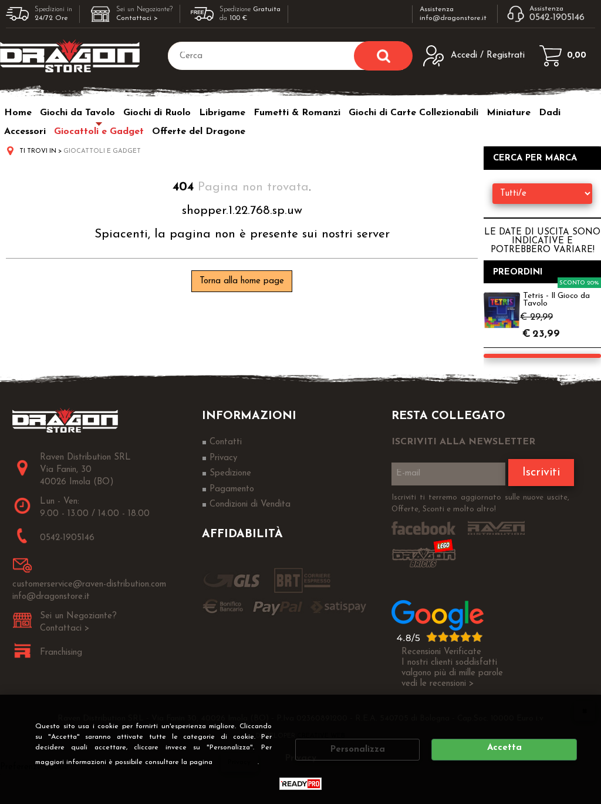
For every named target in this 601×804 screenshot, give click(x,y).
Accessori (25, 131)
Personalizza (357, 749)
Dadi (550, 113)
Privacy (239, 762)
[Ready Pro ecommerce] (300, 783)
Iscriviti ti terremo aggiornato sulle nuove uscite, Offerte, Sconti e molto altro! (480, 503)
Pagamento (232, 489)
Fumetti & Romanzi (297, 113)
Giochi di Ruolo (157, 113)
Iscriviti (541, 472)
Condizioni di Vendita (250, 504)
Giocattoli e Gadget (99, 131)
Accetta (504, 747)
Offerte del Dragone (198, 131)
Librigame (222, 113)
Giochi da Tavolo (77, 113)
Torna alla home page (242, 281)
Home (18, 113)
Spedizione (230, 473)
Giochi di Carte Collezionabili (413, 113)
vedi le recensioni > (437, 683)
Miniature (509, 113)
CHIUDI (584, 711)
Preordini (518, 272)
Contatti (226, 442)
